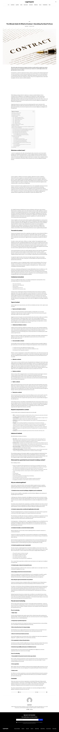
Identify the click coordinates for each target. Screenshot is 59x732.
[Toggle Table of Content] (33, 111)
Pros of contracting (16, 136)
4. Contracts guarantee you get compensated (20, 131)
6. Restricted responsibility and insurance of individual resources (23, 142)
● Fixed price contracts (17, 123)
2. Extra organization (17, 145)
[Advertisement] (29, 14)
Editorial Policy (37, 728)
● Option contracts (17, 122)
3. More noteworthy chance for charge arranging (21, 139)
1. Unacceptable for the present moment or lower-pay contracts (23, 144)
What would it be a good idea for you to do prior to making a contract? (23, 126)
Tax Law (40, 4)
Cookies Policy (43, 728)
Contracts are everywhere (16, 115)
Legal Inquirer (29, 2)
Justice (21, 4)
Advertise (23, 728)
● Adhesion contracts (17, 120)
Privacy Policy (54, 728)
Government (31, 4)
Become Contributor (17, 728)
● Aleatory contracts (17, 121)
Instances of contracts (15, 125)
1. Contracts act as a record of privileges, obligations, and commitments (24, 128)
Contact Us (27, 728)
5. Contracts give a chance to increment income (20, 132)
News (8, 4)
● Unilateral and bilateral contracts (19, 118)
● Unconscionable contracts (18, 119)
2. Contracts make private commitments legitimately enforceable (23, 129)
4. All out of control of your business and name (20, 140)
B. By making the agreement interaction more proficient (22, 134)
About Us (32, 728)
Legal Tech (17, 4)
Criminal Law (36, 4)
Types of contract (15, 116)
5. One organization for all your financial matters (21, 141)
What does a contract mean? (16, 112)
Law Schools (12, 4)
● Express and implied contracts (18, 117)
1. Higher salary (16, 137)
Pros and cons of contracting (16, 135)
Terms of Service (48, 728)
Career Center (26, 4)
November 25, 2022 (31, 26)
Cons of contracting (16, 143)
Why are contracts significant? (17, 127)
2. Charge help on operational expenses (19, 138)
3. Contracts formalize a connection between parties (21, 130)
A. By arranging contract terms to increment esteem (21, 133)
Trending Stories (45, 4)
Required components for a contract (18, 124)
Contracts (35, 72)
